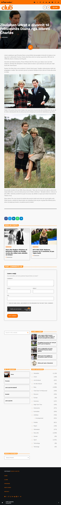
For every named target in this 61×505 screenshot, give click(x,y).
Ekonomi (36, 394)
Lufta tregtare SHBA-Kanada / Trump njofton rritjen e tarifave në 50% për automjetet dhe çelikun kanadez (46, 337)
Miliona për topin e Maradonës (45, 363)
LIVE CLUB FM (8, 400)
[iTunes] (49, 2)
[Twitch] (40, 2)
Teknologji (36, 447)
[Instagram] (52, 2)
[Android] (58, 2)
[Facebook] (55, 2)
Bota (35, 387)
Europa (35, 397)
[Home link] (7, 7)
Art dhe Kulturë (38, 384)
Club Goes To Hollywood (40, 391)
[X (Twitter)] (37, 2)
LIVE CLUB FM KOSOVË (11, 387)
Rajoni (35, 426)
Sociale (35, 436)
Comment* (10, 278)
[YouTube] (34, 2)
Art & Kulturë (37, 380)
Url (8, 295)
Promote (7, 381)
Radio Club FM (15, 471)
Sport (35, 440)
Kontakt (7, 394)
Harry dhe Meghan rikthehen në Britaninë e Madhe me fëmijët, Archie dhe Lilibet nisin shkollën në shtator (16, 252)
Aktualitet (36, 373)
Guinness (36, 401)
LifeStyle (36, 415)
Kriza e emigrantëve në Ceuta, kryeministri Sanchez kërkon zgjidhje (45, 350)
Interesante (37, 408)
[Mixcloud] (46, 2)
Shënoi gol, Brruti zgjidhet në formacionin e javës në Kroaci (45, 356)
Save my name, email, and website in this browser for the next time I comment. (31, 303)
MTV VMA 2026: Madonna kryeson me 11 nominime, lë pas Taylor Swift (43, 251)
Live (55, 7)
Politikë (36, 422)
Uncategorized (39, 418)
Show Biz (8, 246)
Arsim (35, 377)
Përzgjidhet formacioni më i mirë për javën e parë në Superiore (47, 343)
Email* (34, 288)
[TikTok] (43, 2)
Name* (9, 288)
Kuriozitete (36, 411)
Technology (37, 443)
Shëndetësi (37, 429)
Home (12, 374)
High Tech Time (38, 404)
